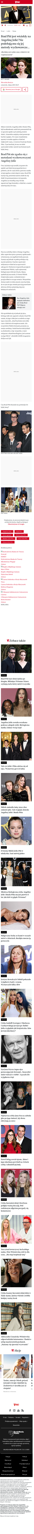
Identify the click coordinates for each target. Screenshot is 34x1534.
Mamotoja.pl (8, 1467)
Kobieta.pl (25, 1460)
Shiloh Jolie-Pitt (21, 535)
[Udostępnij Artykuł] (25, 89)
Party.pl (8, 1456)
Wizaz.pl (24, 1471)
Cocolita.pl (8, 1464)
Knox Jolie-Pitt (23, 538)
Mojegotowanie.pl (7, 1471)
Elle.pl (24, 1467)
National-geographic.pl (8, 1474)
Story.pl (24, 1474)
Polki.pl (24, 1456)
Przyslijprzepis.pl (24, 1464)
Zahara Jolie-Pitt (8, 542)
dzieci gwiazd (7, 535)
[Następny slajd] (31, 1366)
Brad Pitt (19, 531)
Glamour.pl (8, 1460)
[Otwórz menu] (2, 2)
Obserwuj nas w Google (12, 89)
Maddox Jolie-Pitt (8, 538)
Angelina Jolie (7, 531)
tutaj (17, 1516)
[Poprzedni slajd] (1, 1366)
